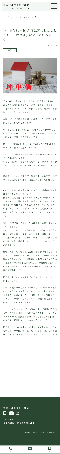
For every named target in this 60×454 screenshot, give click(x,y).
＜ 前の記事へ (11, 355)
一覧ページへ (30, 355)
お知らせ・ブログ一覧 (24, 17)
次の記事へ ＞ (48, 355)
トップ (6, 17)
